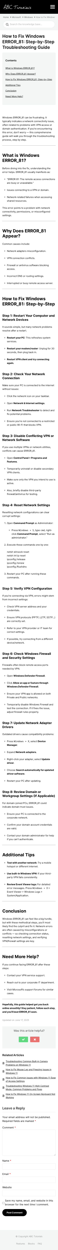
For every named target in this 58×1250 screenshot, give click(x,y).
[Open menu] (52, 6)
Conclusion (10, 90)
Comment (9, 1127)
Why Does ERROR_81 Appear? (20, 73)
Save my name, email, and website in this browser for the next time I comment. (29, 1202)
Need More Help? (14, 96)
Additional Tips (12, 85)
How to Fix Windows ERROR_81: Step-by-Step (28, 79)
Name (6, 1160)
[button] (23, 1039)
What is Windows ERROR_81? (20, 68)
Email (6, 1174)
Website (7, 1187)
